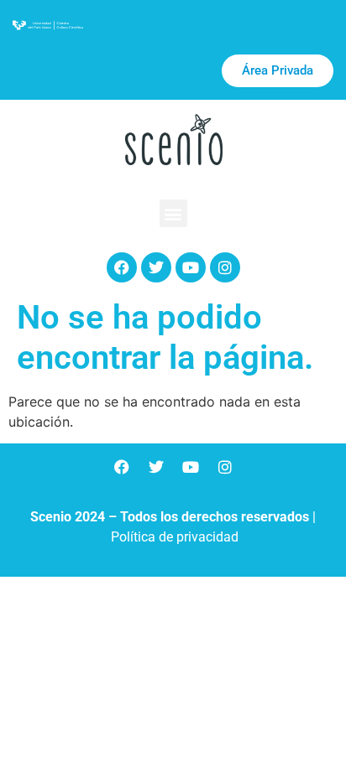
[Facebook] (122, 267)
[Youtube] (191, 267)
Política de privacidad (175, 537)
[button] (173, 213)
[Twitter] (156, 267)
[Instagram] (225, 267)
